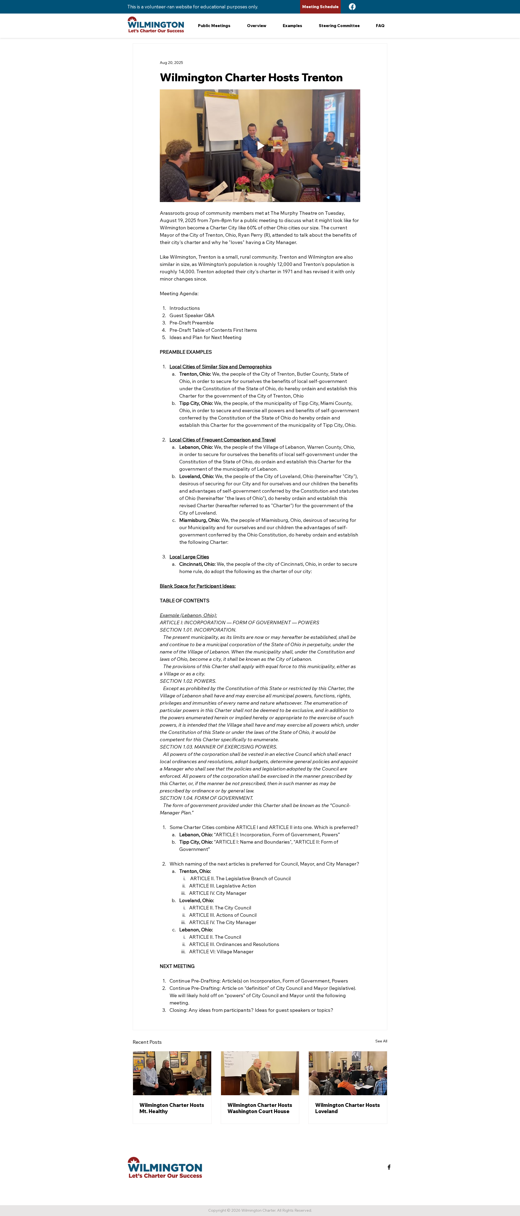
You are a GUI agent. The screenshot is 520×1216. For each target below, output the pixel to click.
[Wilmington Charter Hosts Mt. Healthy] (172, 1073)
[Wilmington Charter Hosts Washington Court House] (260, 1073)
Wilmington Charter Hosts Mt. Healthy (171, 1108)
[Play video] (260, 145)
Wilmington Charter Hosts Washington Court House (259, 1108)
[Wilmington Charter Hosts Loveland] (348, 1073)
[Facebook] (352, 6)
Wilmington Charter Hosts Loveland (347, 1108)
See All (381, 1041)
